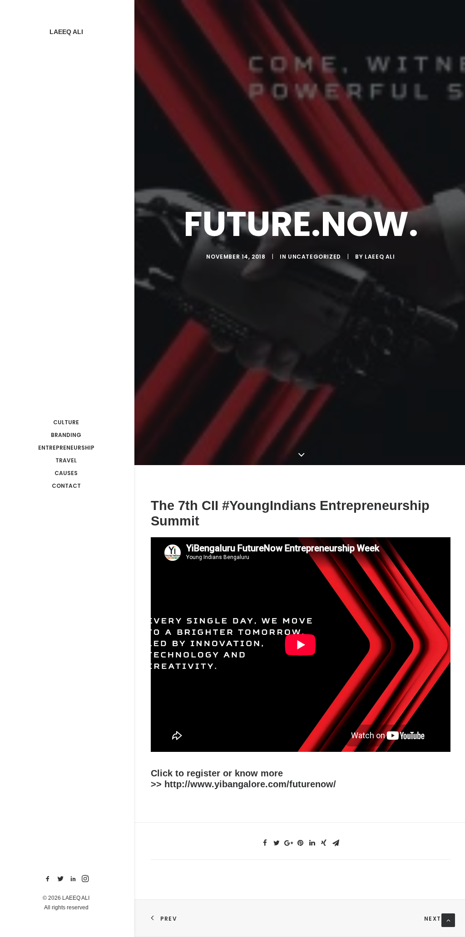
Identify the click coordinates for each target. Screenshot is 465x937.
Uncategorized (314, 256)
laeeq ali (380, 256)
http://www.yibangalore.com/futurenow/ (250, 784)
